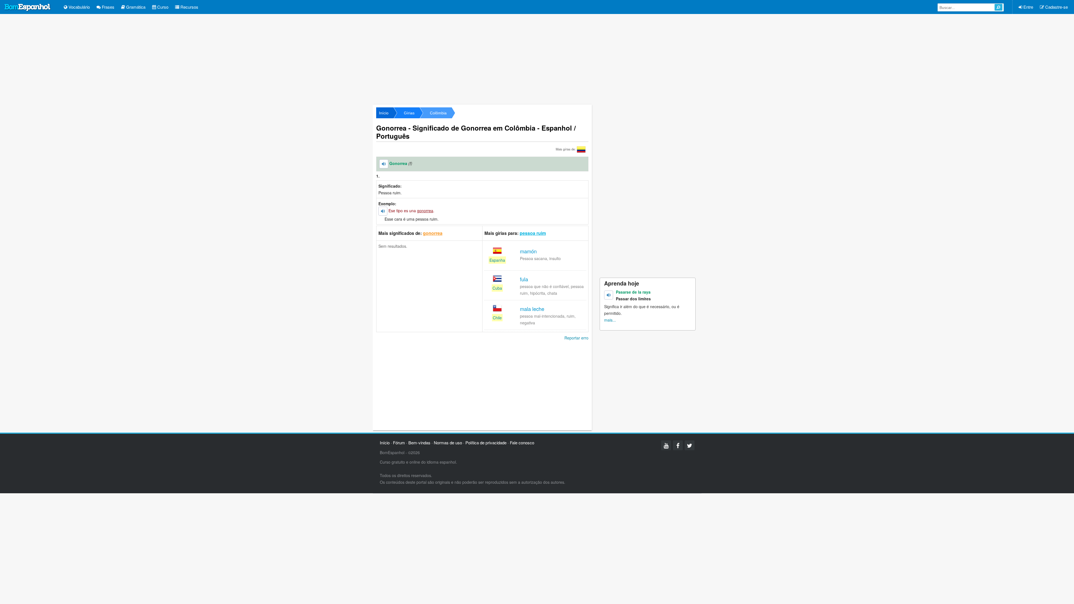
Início (383, 113)
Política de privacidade (486, 442)
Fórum (399, 442)
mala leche (532, 308)
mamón (528, 251)
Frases (107, 7)
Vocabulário (78, 7)
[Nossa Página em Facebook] (678, 445)
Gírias (409, 113)
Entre (1027, 7)
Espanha (497, 260)
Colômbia (438, 113)
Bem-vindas (419, 442)
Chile (497, 317)
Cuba (497, 288)
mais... (610, 320)
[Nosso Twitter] (689, 445)
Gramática (135, 7)
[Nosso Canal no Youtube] (666, 445)
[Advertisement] (537, 59)
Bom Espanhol (27, 7)
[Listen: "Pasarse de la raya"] (608, 295)
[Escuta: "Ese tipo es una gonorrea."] (382, 211)
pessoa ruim (533, 233)
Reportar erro (576, 338)
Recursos (188, 7)
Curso (162, 7)
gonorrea (432, 233)
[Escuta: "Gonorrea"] (383, 163)
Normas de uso (448, 442)
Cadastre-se (1056, 7)
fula (524, 279)
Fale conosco (522, 442)
